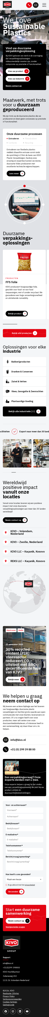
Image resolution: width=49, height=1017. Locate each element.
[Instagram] (13, 1011)
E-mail (36, 5)
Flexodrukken (31, 138)
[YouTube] (27, 1011)
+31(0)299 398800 (11, 967)
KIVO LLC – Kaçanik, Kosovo (27, 551)
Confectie (13, 143)
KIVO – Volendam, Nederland (21, 532)
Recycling (29, 143)
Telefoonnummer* (14, 845)
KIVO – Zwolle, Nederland (26, 542)
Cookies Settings (10, 1002)
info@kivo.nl (18, 740)
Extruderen (14, 138)
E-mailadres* (12, 834)
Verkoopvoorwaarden (12, 999)
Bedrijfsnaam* (12, 823)
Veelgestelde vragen (15, 927)
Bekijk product (15, 313)
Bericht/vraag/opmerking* (18, 856)
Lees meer (14, 173)
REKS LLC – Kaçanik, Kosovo (27, 561)
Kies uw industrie (16, 79)
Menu (44, 5)
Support (6, 957)
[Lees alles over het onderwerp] (24, 262)
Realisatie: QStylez (11, 993)
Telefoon (29, 5)
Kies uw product (15, 71)
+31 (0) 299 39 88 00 (22, 749)
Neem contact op (14, 86)
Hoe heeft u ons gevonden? (18, 874)
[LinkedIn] (20, 1011)
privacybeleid (30, 885)
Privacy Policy (9, 996)
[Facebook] (6, 1011)
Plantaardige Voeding (24, 401)
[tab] (13, 139)
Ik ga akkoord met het (21, 885)
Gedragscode (8, 1005)
